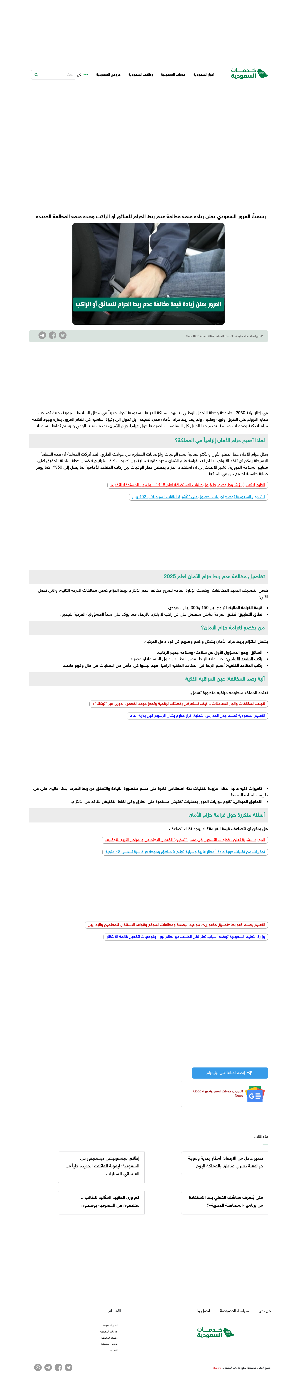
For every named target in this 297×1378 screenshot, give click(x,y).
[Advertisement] (148, 30)
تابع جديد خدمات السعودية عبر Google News (218, 1094)
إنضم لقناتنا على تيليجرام (226, 1073)
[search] (36, 74)
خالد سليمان (241, 336)
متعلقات (261, 1137)
